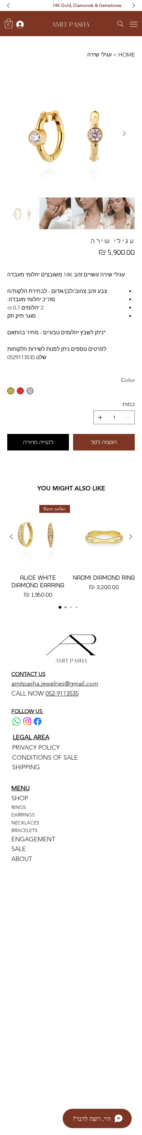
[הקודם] (8, 5)
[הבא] (133, 5)
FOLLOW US (27, 711)
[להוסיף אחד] (100, 417)
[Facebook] (37, 721)
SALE (18, 849)
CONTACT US (28, 674)
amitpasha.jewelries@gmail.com (54, 683)
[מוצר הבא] (11, 537)
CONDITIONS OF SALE (45, 757)
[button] (8, 24)
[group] (71, 552)
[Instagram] (27, 721)
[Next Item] (124, 133)
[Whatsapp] (16, 721)
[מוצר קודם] (130, 537)
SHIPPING (26, 767)
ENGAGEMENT (33, 839)
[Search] (120, 23)
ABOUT (21, 859)
